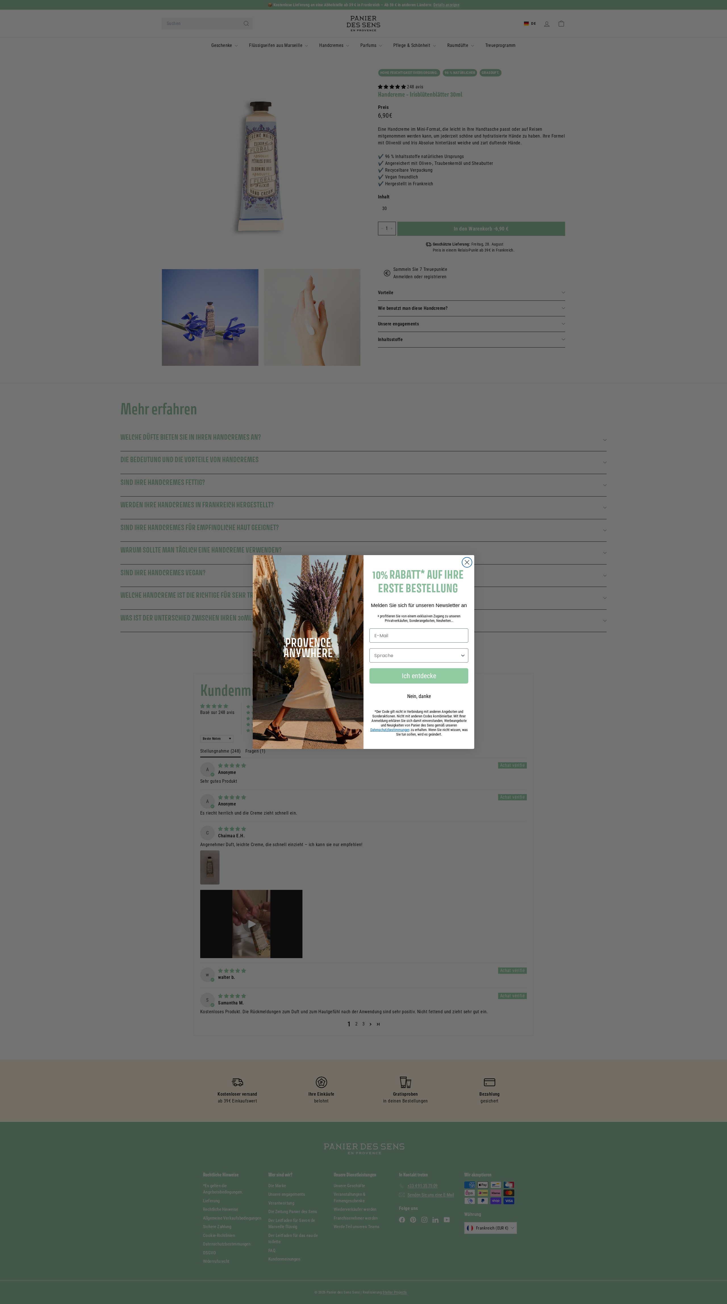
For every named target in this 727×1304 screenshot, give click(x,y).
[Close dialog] (467, 562)
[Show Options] (463, 655)
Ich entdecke (419, 676)
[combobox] (417, 655)
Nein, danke (419, 696)
